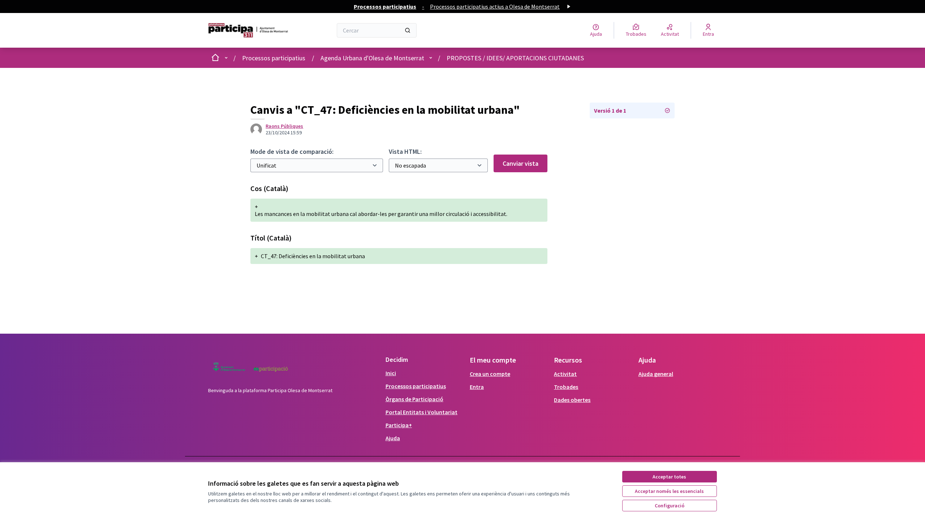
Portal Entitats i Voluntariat (421, 412)
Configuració (669, 505)
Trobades (566, 386)
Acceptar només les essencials (669, 491)
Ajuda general (655, 373)
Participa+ (399, 425)
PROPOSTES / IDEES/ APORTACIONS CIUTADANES (515, 58)
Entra (477, 386)
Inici (391, 373)
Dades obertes (572, 399)
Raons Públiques (284, 126)
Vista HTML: (405, 151)
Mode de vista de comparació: (292, 151)
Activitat (565, 373)
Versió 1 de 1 (610, 110)
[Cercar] (407, 30)
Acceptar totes (669, 476)
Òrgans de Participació (414, 399)
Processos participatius (273, 58)
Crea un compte (490, 373)
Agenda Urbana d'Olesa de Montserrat (372, 58)
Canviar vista (520, 163)
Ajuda (393, 438)
